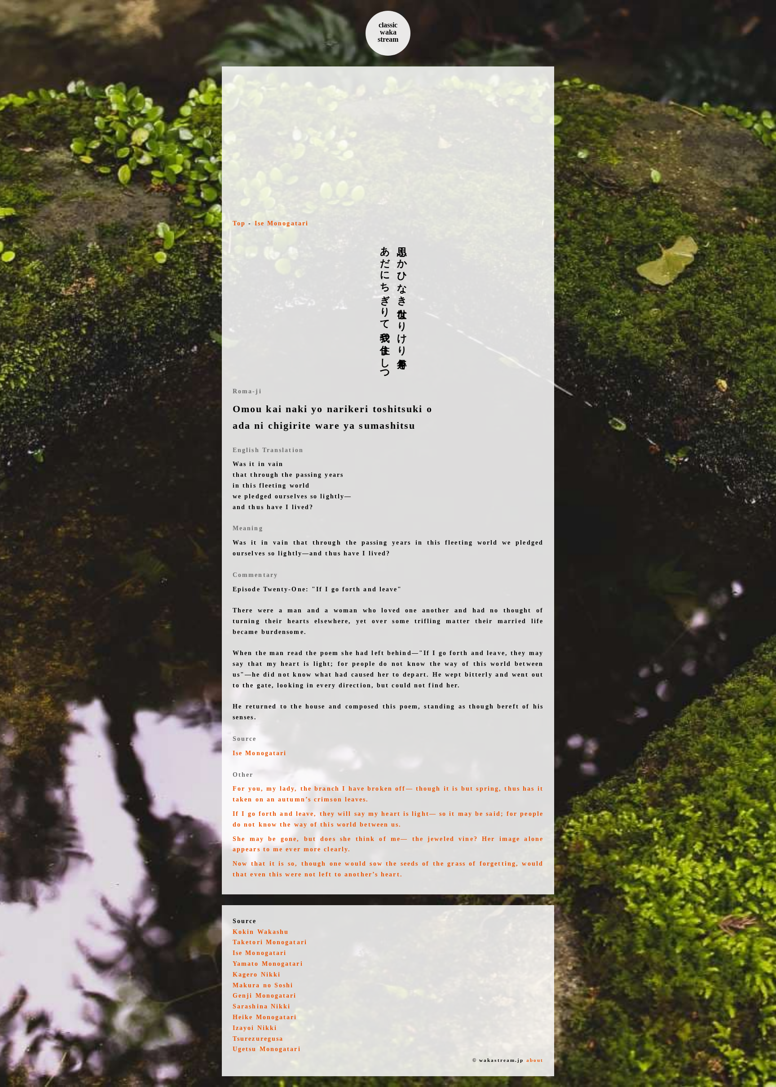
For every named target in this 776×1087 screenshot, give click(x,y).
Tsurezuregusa (258, 1038)
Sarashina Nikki (262, 1006)
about (535, 1060)
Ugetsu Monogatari (267, 1049)
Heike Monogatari (265, 1017)
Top (239, 223)
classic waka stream (388, 32)
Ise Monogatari (282, 223)
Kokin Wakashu (261, 932)
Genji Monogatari (265, 995)
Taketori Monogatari (270, 942)
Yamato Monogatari (268, 963)
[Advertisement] (388, 144)
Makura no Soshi (263, 985)
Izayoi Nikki (255, 1028)
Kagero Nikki (257, 974)
